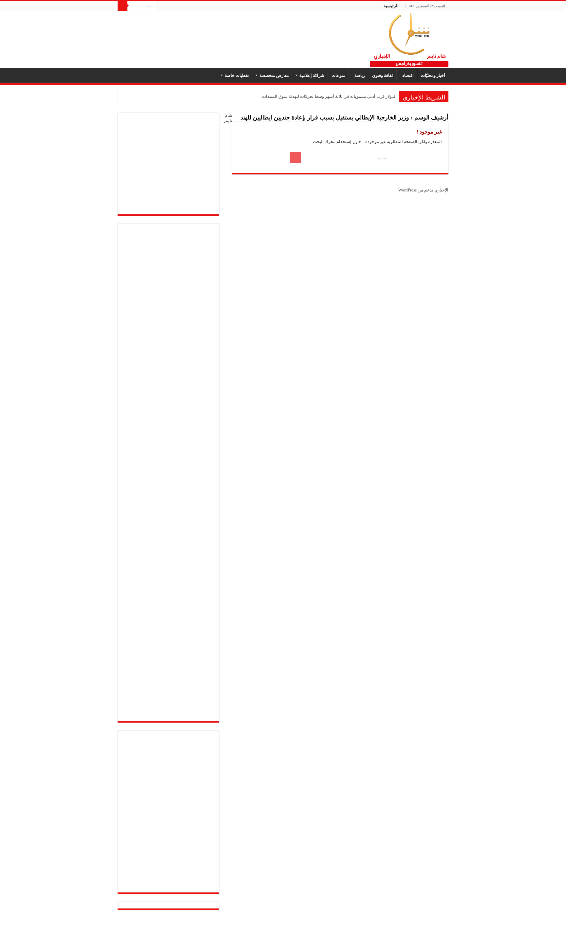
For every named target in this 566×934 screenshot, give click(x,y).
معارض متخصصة (274, 75)
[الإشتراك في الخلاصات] (234, 118)
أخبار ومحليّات (433, 75)
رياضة (358, 75)
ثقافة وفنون (382, 75)
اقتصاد (407, 75)
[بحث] (122, 6)
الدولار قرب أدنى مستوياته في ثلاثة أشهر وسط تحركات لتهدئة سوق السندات (329, 96)
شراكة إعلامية (311, 75)
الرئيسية (391, 5)
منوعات (338, 75)
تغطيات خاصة (237, 75)
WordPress (407, 190)
